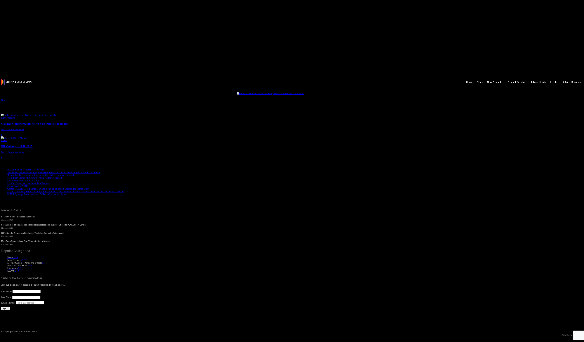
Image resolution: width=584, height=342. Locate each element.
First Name (6, 291)
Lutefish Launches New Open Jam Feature (28, 183)
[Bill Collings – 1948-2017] (15, 137)
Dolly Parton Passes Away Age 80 (23, 180)
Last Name (6, 297)
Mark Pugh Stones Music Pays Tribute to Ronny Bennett (34, 178)
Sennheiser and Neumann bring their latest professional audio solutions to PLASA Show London (53, 172)
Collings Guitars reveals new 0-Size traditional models (34, 123)
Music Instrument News (12, 129)
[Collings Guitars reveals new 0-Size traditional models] (28, 115)
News (4, 140)
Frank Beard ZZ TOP (17, 186)
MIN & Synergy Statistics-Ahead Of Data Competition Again (36, 194)
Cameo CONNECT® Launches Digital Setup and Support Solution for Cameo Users (48, 188)
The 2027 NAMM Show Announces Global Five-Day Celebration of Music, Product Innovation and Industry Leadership (65, 191)
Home (4, 100)
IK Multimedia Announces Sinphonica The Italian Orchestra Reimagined (42, 175)
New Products (8, 117)
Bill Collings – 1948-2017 (17, 146)
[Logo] (49, 82)
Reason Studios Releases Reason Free (25, 169)
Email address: (8, 302)
